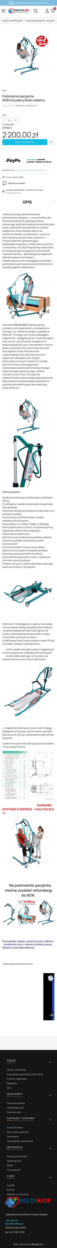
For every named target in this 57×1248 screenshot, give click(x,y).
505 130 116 (12, 1220)
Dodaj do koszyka (25, 142)
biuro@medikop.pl (14, 1223)
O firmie (10, 1189)
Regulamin (12, 1083)
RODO (10, 1165)
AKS (4, 90)
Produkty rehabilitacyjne (11, 20)
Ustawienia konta (15, 1107)
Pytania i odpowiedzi (17, 1078)
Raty (9, 1087)
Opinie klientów (14, 1160)
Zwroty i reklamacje (16, 1069)
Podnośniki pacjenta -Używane (40, 20)
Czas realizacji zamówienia (20, 1141)
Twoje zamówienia (16, 1103)
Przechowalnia (14, 1112)
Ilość (4, 115)
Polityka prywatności (17, 1156)
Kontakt (11, 1185)
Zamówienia (13, 1136)
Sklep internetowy (27, 1244)
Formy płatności (15, 1127)
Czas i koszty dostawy (18, 1132)
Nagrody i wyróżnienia (17, 1194)
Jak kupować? (14, 1169)
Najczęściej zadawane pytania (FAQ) (25, 1074)
